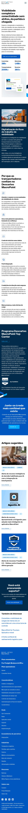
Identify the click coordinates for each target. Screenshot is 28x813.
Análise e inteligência (8, 467)
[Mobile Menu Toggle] (25, 3)
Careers (4, 788)
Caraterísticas (6, 705)
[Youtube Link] (13, 799)
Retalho (4, 761)
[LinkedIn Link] (2, 799)
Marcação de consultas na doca (11, 690)
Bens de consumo (7, 758)
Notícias (4, 773)
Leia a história (5, 485)
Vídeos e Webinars (7, 776)
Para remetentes (8, 659)
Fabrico (4, 752)
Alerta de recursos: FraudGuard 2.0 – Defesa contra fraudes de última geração (14, 563)
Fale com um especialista (10, 56)
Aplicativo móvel (6, 719)
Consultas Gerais (6, 673)
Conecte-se (13, 427)
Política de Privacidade (7, 803)
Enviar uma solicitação (13, 602)
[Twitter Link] (6, 799)
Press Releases (6, 791)
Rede (3, 710)
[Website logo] (7, 2)
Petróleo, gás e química (8, 749)
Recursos (5, 769)
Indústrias (5, 743)
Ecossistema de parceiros (11, 734)
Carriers (19, 467)
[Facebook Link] (9, 799)
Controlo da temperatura (9, 699)
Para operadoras (8, 667)
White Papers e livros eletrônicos (11, 779)
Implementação (6, 728)
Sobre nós (5, 784)
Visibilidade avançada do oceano (11, 693)
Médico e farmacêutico (8, 755)
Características (7, 680)
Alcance (4, 725)
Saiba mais (5, 341)
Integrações (5, 737)
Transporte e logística (8, 746)
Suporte (4, 722)
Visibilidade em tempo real (9, 696)
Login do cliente (5, 805)
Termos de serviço (18, 803)
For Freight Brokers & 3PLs (12, 663)
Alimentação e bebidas (8, 764)
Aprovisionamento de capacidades (11, 687)
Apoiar (3, 670)
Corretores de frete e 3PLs (10, 514)
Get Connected (6, 713)
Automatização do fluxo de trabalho (12, 702)
